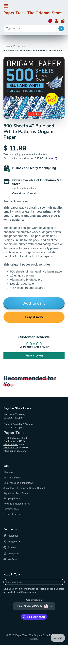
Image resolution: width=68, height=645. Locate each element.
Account (56, 21)
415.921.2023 (10, 447)
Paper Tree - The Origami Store (32, 635)
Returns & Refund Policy (16, 503)
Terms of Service (12, 514)
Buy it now (34, 317)
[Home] (32, 13)
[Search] (61, 28)
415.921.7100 (10, 444)
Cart (63, 21)
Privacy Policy (11, 508)
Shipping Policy (11, 498)
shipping (19, 154)
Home (6, 46)
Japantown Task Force (15, 493)
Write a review (34, 355)
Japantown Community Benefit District (24, 488)
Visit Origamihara (12, 477)
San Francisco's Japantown (18, 482)
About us (8, 472)
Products (18, 46)
